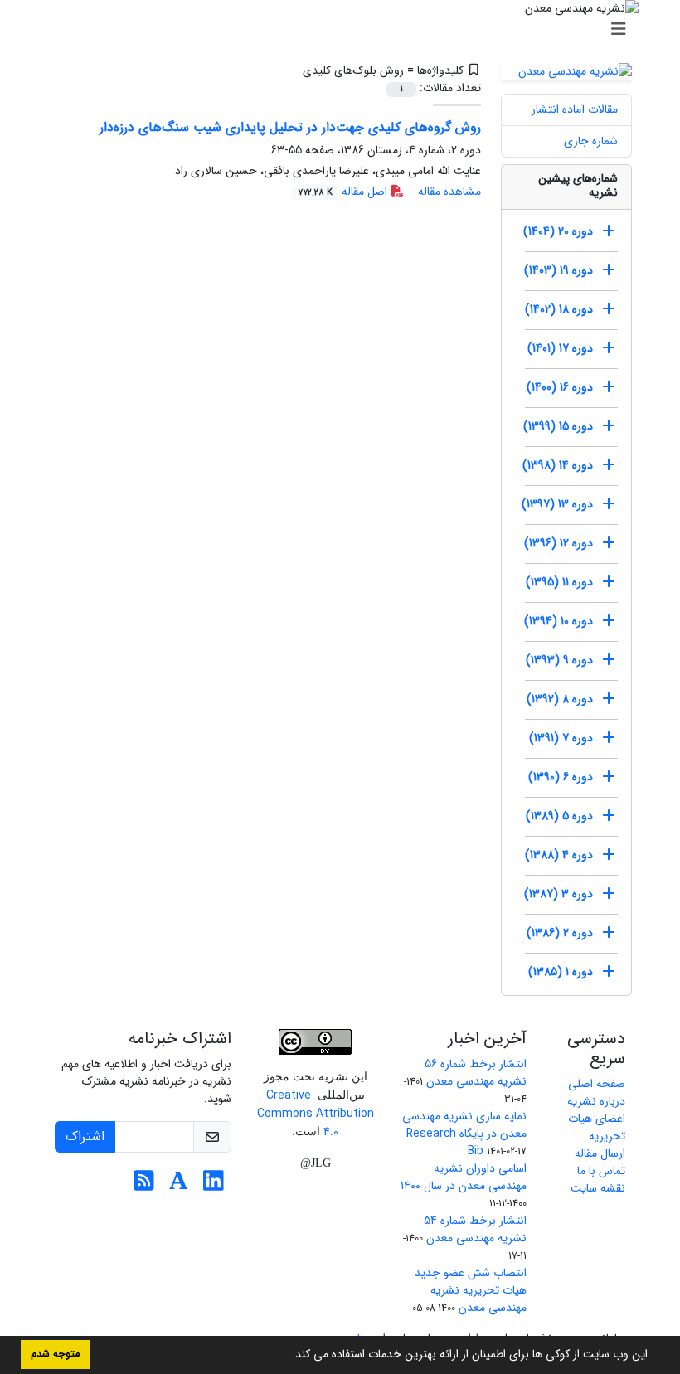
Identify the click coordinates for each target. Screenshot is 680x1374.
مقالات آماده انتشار (575, 109)
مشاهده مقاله (449, 191)
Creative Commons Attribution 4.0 (315, 1113)
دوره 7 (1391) (561, 738)
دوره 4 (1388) (559, 855)
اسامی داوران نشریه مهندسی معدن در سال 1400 (464, 1177)
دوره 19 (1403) (558, 270)
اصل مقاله (344, 191)
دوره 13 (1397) (557, 504)
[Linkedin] (213, 1186)
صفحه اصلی (596, 1084)
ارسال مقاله (600, 1153)
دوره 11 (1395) (559, 582)
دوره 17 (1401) (560, 348)
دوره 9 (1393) (559, 660)
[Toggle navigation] (345, 29)
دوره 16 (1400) (560, 387)
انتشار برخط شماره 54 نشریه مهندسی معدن (475, 1229)
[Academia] (178, 1186)
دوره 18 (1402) (559, 309)
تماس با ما (601, 1171)
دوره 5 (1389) (559, 816)
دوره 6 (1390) (560, 777)
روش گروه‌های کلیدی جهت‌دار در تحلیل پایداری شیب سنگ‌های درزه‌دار (290, 127)
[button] (286, 1355)
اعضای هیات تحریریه (596, 1127)
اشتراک (85, 1136)
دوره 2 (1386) (560, 933)
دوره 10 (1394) (558, 621)
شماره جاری (591, 141)
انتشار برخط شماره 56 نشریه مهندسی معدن (476, 1072)
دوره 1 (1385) (560, 972)
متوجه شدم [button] (55, 1354)
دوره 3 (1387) (558, 894)
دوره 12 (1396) (558, 543)
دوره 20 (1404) (558, 231)
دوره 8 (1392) (560, 699)
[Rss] (144, 1186)
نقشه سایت (598, 1188)
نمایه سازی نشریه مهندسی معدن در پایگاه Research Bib (464, 1133)
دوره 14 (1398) (557, 465)
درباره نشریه (596, 1101)
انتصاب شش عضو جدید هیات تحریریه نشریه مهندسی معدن (471, 1290)
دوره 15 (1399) (558, 426)
